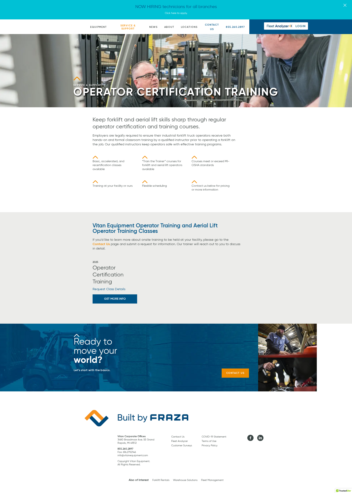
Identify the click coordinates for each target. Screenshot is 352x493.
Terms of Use (209, 441)
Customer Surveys (181, 445)
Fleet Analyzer (179, 441)
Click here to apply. (176, 13)
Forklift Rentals (160, 480)
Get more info (115, 298)
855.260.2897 (235, 27)
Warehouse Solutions (185, 480)
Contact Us (212, 27)
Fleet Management (212, 480)
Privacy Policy (209, 445)
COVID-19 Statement (214, 437)
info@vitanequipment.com (133, 455)
